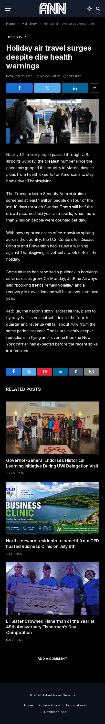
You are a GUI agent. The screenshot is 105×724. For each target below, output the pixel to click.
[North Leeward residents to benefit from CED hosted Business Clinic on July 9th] (52, 508)
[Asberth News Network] (52, 8)
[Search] (97, 8)
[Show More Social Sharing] (94, 88)
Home (28, 705)
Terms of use (75, 705)
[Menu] (8, 8)
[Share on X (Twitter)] (47, 88)
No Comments (50, 76)
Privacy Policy (49, 705)
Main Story (17, 36)
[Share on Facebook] (19, 88)
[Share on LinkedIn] (75, 88)
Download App (55, 712)
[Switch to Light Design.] (89, 8)
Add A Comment (52, 658)
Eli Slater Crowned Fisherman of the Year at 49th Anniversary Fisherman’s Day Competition (50, 627)
